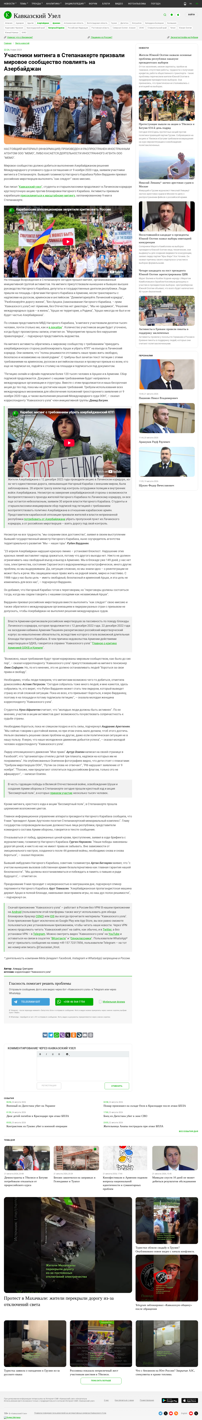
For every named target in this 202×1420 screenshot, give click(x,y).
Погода (155, 3)
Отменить (116, 1086)
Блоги (106, 3)
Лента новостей (22, 43)
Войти (191, 15)
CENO (39, 916)
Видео (119, 3)
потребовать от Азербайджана (44, 519)
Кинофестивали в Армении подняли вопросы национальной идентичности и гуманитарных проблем (125, 1183)
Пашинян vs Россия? (101, 37)
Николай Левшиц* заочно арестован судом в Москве (166, 184)
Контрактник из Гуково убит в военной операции (36, 1126)
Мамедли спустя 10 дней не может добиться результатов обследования (174, 1179)
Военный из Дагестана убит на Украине (30, 1105)
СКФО (141, 28)
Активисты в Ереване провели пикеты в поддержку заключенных (163, 331)
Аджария (20, 23)
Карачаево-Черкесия (14, 28)
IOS (52, 916)
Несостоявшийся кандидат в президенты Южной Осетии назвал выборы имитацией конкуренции (165, 238)
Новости (9, 3)
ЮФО (24, 32)
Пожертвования (147, 1400)
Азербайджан (43, 23)
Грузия (114, 23)
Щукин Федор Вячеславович (156, 485)
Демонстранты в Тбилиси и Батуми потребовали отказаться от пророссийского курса (26, 1181)
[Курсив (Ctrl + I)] (46, 1054)
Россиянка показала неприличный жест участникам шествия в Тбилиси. (94, 1372)
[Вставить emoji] (67, 1054)
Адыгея (30, 23)
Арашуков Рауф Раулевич (154, 442)
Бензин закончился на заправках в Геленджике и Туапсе (74, 1179)
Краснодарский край (36, 28)
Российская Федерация (78, 28)
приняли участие (61, 793)
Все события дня (188, 1131)
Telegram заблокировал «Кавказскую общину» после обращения (164, 1307)
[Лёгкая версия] (185, 3)
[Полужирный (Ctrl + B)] (40, 1054)
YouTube (113, 934)
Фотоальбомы (137, 3)
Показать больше (101, 1380)
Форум (93, 3)
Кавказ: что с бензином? (20, 37)
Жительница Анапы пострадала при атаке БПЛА (133, 1126)
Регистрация (49, 1085)
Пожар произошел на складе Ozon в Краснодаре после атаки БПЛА (145, 1105)
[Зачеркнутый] (59, 1054)
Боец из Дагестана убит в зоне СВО (125, 1116)
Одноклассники (81, 938)
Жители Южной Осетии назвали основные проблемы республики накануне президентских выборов (165, 58)
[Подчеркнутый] (53, 1054)
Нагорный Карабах (56, 28)
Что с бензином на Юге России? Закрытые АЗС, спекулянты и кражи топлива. (165, 1372)
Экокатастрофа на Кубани (184, 37)
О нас (106, 1400)
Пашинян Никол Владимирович (158, 398)
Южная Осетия (185, 28)
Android (16, 911)
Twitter (107, 929)
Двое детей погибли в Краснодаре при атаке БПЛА (37, 1116)
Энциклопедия (74, 3)
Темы (23, 3)
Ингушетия (137, 23)
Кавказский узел (30, 186)
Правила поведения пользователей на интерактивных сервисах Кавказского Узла (70, 1413)
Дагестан (124, 23)
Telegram (39, 934)
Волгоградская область (97, 23)
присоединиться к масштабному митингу (47, 195)
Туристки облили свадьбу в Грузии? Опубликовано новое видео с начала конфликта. (165, 1249)
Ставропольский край (157, 28)
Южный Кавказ (11, 32)
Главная (8, 43)
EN (197, 4)
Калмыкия (171, 23)
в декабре (55, 327)
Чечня (172, 28)
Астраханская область (73, 23)
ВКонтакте (59, 938)
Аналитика (53, 3)
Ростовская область (100, 28)
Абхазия (8, 23)
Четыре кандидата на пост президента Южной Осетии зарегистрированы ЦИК (163, 272)
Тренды (36, 3)
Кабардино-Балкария (154, 23)
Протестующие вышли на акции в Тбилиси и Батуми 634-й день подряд (166, 126)
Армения (56, 23)
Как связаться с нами (124, 1400)
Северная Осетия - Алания (124, 28)
